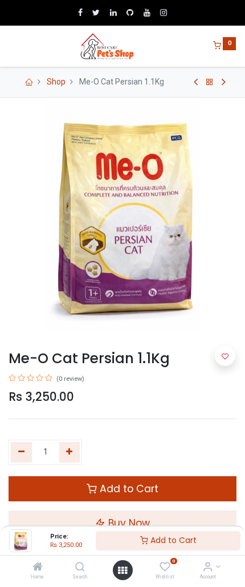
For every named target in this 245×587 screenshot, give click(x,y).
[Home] (37, 567)
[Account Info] (207, 567)
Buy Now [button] (127, 523)
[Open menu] (122, 570)
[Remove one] (21, 452)
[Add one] (69, 452)
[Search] (80, 567)
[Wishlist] (165, 567)
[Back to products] (210, 82)
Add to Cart (172, 540)
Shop (56, 81)
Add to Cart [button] (127, 489)
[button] (225, 355)
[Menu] (9, 46)
